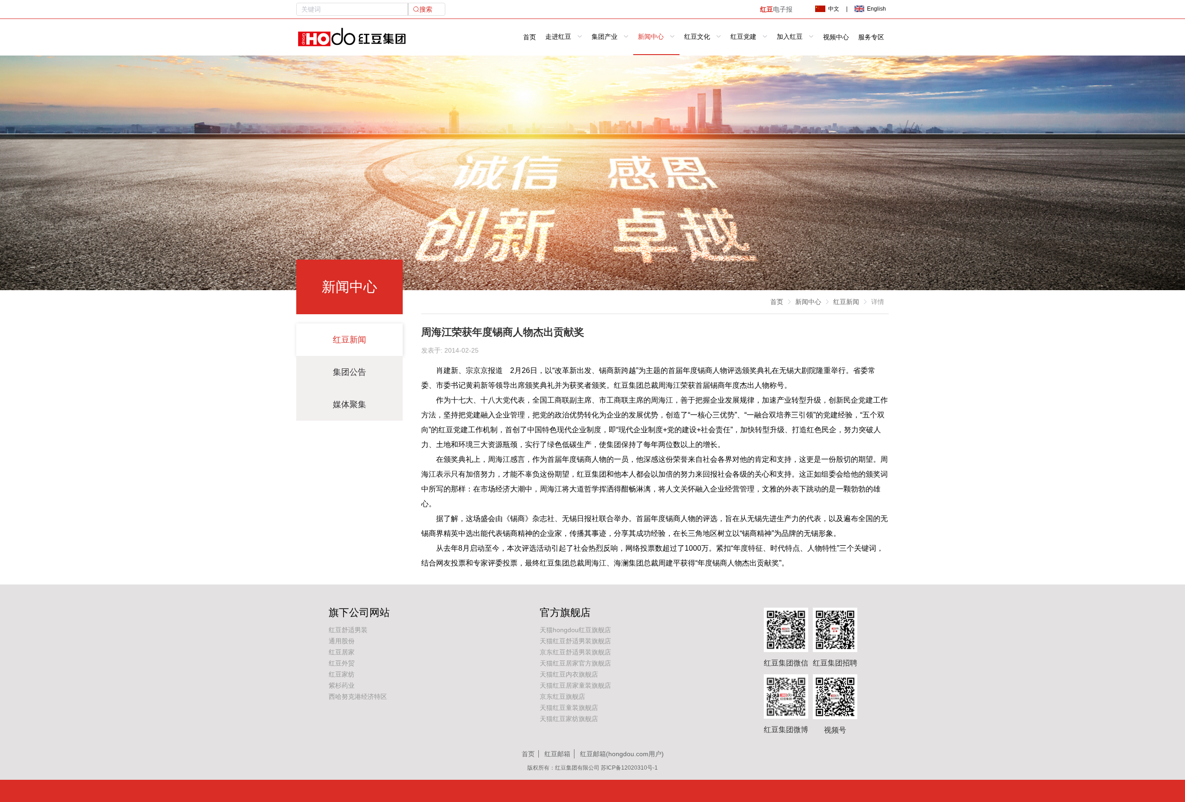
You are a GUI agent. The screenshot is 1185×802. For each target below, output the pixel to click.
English (876, 9)
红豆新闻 (349, 339)
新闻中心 (808, 301)
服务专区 (871, 37)
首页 (529, 37)
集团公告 (349, 372)
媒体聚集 (349, 404)
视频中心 (836, 37)
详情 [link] (877, 301)
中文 (833, 9)
